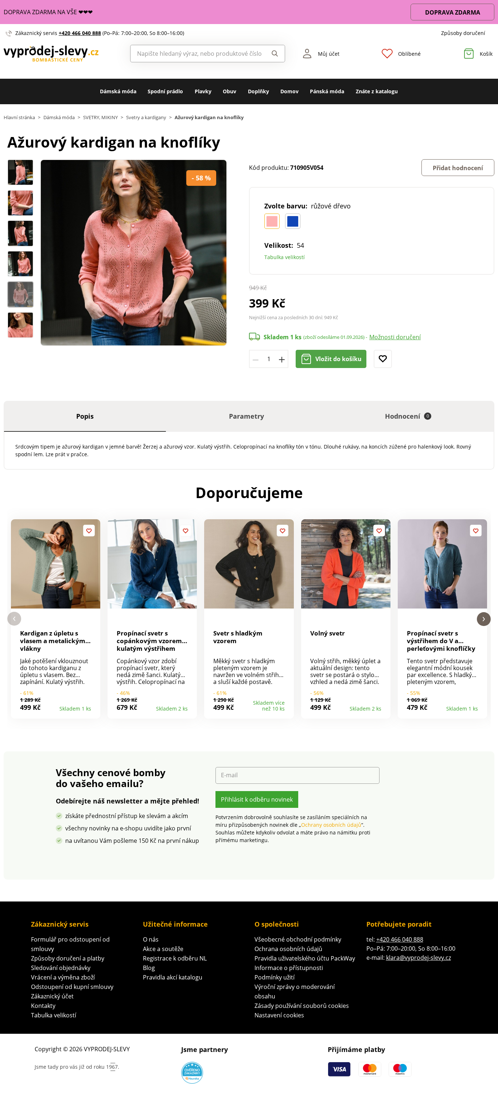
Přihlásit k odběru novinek (257, 799)
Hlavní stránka (19, 117)
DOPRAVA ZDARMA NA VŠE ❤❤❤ (48, 12)
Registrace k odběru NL (175, 958)
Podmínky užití (274, 977)
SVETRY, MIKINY (100, 117)
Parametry (246, 416)
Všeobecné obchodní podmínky (297, 939)
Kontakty (43, 1006)
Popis (85, 416)
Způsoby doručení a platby (67, 958)
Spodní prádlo (165, 91)
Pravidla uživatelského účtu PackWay (304, 958)
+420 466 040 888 (80, 33)
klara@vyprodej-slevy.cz (418, 958)
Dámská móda (118, 91)
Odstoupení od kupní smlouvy (72, 987)
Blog (149, 968)
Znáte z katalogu (377, 91)
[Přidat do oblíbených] (383, 359)
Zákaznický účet (52, 996)
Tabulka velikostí (284, 257)
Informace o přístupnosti (288, 968)
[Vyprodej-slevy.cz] (62, 53)
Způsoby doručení (463, 33)
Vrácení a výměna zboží (63, 977)
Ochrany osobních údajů (331, 824)
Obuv (229, 91)
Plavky (203, 91)
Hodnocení (407, 416)
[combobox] (196, 53)
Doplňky (258, 91)
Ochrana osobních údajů (288, 949)
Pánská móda (327, 91)
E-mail (229, 775)
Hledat (272, 53)
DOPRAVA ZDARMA (452, 12)
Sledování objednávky (60, 968)
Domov (289, 91)
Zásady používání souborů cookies (301, 1006)
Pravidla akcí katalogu (172, 977)
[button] (14, 619)
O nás (151, 939)
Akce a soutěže (163, 949)
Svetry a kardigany (146, 117)
